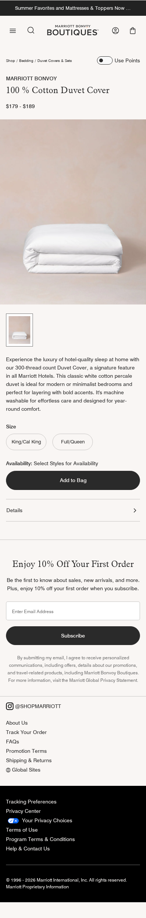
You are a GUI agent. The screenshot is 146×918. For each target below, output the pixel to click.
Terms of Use (22, 830)
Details (14, 510)
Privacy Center (23, 811)
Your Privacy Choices (46, 820)
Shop (10, 60)
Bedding (26, 60)
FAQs (12, 742)
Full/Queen (73, 442)
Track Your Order (26, 732)
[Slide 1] (19, 330)
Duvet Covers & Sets (54, 60)
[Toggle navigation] (12, 30)
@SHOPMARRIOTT (37, 706)
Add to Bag (73, 480)
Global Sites (25, 770)
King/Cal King (26, 442)
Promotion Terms (26, 751)
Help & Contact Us (28, 849)
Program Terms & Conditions (40, 839)
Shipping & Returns (29, 760)
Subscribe (73, 636)
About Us (17, 723)
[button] (133, 30)
